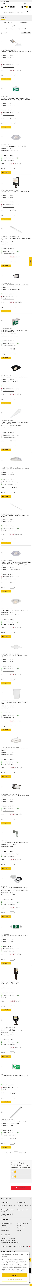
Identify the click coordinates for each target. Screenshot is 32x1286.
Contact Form (5, 1230)
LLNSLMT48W (4, 886)
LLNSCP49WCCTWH (6, 609)
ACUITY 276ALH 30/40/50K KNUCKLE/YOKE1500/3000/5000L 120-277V (12, 1029)
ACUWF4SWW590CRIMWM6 (8, 50)
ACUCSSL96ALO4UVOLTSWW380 (10, 514)
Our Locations (5, 1228)
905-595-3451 (15, 1242)
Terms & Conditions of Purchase (24, 1206)
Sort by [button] (23, 22)
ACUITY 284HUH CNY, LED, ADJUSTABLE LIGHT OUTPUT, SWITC (15, 469)
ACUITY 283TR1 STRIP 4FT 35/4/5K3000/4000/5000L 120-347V (16, 239)
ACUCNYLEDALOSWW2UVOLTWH (9, 467)
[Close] (27, 1254)
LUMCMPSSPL (4, 97)
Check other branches (8, 67)
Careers (19, 1230)
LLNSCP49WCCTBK (6, 375)
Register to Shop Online (22, 1224)
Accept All (15, 1275)
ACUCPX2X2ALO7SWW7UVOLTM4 (10, 654)
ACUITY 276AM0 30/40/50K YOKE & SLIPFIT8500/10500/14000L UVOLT (10, 983)
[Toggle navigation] (2, 7)
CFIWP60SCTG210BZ (6, 283)
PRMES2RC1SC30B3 (6, 328)
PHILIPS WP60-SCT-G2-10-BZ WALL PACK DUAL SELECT (15, 285)
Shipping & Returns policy (7, 1210)
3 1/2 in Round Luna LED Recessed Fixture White (13, 146)
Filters (7, 22)
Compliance (4, 1202)
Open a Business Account (6, 1224)
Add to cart (5, 79)
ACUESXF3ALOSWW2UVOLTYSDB (10, 981)
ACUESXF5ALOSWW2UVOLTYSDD (10, 190)
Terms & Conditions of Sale (8, 1206)
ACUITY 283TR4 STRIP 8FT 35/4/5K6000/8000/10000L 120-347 (15, 516)
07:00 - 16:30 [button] (26, 3)
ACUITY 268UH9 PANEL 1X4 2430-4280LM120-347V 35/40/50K (14, 703)
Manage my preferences (15, 1279)
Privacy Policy (21, 1202)
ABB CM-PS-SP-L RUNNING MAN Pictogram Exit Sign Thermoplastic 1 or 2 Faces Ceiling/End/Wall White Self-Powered (16, 100)
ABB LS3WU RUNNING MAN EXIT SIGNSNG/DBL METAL (14, 1075)
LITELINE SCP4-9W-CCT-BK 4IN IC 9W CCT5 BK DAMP (14, 377)
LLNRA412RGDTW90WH (7, 560)
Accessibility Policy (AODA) (7, 1214)
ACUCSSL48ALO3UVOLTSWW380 (10, 237)
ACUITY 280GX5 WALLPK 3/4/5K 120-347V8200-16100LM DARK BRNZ (15, 796)
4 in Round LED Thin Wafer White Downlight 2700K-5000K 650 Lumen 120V (16, 52)
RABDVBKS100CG (5, 841)
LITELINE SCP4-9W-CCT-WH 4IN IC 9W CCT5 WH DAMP (15, 610)
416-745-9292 (6, 1)
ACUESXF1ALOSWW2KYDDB (8, 1027)
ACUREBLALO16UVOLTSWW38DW (10, 747)
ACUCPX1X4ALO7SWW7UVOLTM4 (10, 701)
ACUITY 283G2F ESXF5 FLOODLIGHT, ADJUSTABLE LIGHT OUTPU (15, 192)
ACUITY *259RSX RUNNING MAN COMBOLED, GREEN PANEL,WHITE (14, 936)
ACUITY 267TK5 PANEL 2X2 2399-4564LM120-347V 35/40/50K (14, 656)
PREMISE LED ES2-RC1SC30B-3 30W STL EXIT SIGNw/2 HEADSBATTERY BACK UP (14, 331)
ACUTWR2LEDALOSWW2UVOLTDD (10, 794)
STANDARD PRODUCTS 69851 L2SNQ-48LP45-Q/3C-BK (15, 1121)
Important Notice (22, 1210)
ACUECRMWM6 (5, 934)
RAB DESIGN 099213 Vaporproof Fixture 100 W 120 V (14, 842)
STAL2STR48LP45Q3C (7, 421)
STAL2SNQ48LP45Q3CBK (8, 1119)
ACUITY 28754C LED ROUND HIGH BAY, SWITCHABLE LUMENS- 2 (14, 749)
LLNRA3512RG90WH (6, 145)
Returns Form (21, 1228)
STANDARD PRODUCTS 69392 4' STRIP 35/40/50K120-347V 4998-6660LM (15, 423)
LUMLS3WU (4, 1074)
